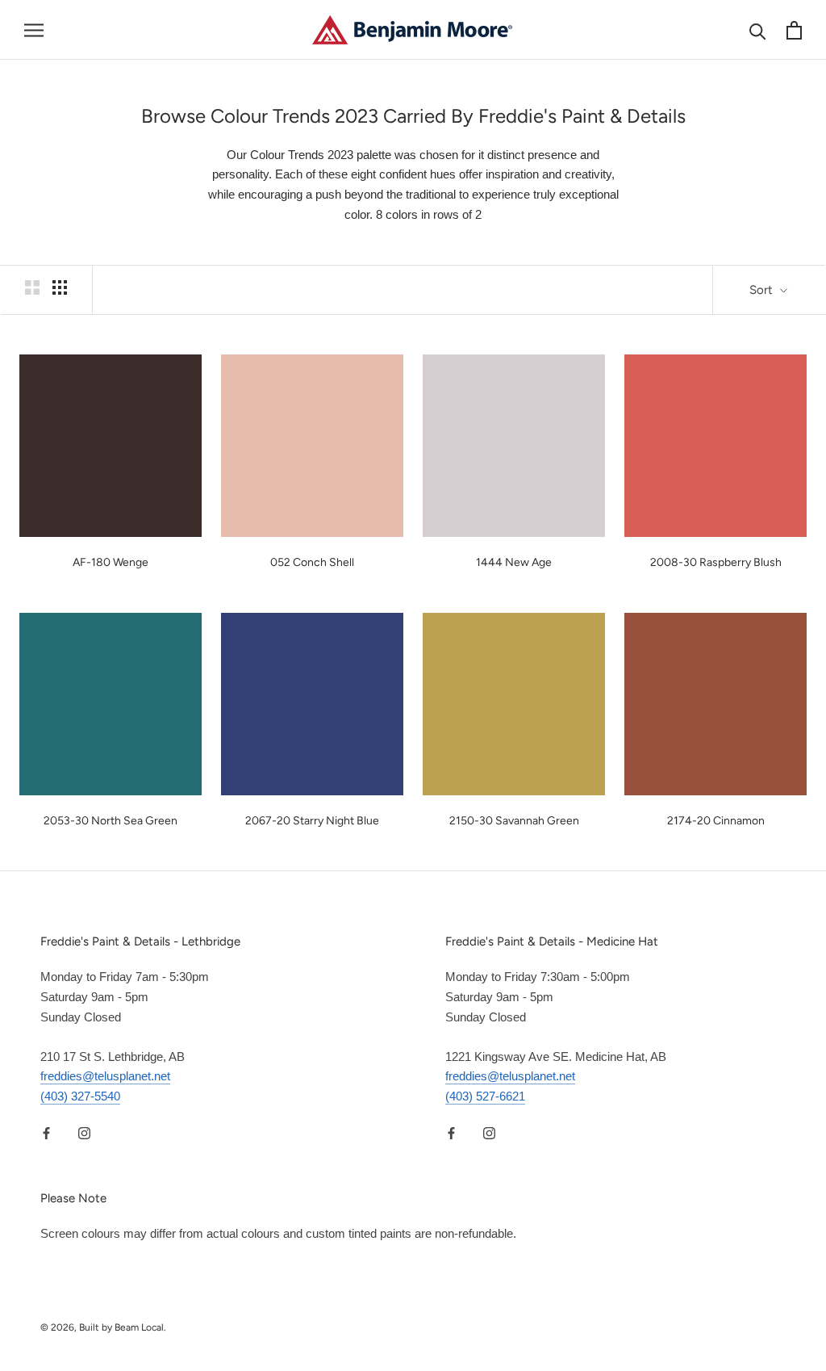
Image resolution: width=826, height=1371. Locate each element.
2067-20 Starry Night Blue (312, 821)
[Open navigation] (34, 30)
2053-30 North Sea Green (110, 821)
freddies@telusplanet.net (105, 1076)
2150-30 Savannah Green (514, 821)
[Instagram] (84, 1133)
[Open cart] (794, 30)
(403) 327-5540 (80, 1096)
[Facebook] (46, 1133)
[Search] (757, 30)
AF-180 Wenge (110, 562)
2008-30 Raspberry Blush (716, 562)
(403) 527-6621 (485, 1096)
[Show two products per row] (32, 287)
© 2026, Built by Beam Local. (103, 1327)
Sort (762, 290)
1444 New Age (514, 562)
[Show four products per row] (59, 287)
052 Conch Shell (312, 562)
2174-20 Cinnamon (716, 821)
